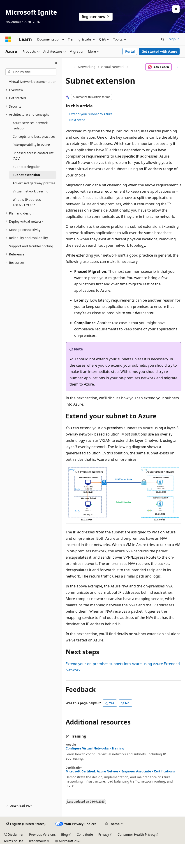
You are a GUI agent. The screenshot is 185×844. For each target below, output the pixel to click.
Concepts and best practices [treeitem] (34, 136)
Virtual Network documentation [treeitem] (32, 81)
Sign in (174, 39)
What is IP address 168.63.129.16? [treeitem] (27, 202)
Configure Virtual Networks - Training (95, 748)
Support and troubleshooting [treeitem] (31, 246)
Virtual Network (112, 67)
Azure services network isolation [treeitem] (30, 126)
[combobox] (30, 72)
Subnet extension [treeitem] (26, 175)
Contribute (85, 834)
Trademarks (37, 841)
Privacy (103, 834)
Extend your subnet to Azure (90, 114)
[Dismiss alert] (176, 9)
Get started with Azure (159, 51)
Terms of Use (13, 841)
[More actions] (177, 67)
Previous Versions (42, 834)
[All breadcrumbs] (70, 67)
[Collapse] (56, 63)
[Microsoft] (8, 39)
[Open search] (162, 39)
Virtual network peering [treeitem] (31, 191)
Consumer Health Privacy (136, 834)
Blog (64, 834)
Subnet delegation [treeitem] (27, 167)
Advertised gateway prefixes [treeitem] (34, 183)
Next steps (77, 120)
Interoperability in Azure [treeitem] (31, 144)
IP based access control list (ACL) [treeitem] (33, 156)
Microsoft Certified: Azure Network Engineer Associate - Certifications (120, 771)
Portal (130, 51)
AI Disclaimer (14, 834)
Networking (86, 67)
